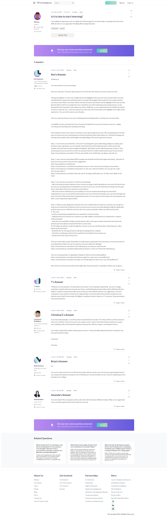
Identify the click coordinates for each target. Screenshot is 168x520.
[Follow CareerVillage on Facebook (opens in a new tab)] (113, 502)
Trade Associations (91, 495)
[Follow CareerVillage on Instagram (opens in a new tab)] (113, 509)
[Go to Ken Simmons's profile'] (38, 74)
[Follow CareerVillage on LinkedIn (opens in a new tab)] (113, 505)
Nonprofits (89, 483)
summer (62, 28)
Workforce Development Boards (96, 492)
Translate (74, 12)
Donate (62, 489)
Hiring (36, 489)
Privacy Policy (115, 495)
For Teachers (64, 486)
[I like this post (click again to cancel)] (131, 11)
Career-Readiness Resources (121, 480)
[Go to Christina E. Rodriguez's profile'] (38, 314)
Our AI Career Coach (41, 501)
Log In (129, 3)
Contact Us (38, 498)
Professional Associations (94, 498)
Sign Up (121, 3)
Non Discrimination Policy (120, 498)
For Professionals (65, 483)
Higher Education (91, 486)
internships (55, 28)
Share (81, 12)
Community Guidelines (118, 486)
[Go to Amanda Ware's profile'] (38, 394)
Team (36, 486)
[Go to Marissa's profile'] (38, 17)
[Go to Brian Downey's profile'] (38, 361)
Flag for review (119, 270)
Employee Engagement (93, 489)
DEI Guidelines (116, 489)
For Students (64, 480)
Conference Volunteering (94, 501)
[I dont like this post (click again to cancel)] (131, 17)
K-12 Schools (89, 480)
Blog (35, 492)
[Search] (73, 3)
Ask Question (111, 3)
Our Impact (38, 483)
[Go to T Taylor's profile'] (38, 281)
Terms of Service (116, 492)
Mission (36, 480)
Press (36, 495)
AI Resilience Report (118, 483)
